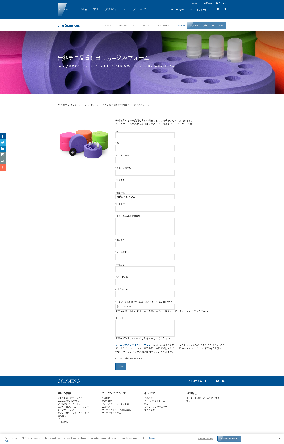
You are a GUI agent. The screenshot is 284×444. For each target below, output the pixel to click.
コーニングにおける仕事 (155, 407)
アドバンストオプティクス (70, 398)
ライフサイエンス (78, 105)
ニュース (106, 407)
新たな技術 (63, 421)
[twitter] (211, 381)
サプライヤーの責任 (111, 412)
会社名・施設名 (123, 155)
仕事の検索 (149, 410)
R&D (60, 418)
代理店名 (120, 265)
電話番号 (120, 240)
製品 (84, 9)
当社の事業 (64, 393)
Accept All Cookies (229, 438)
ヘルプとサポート (198, 9)
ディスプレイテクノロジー (70, 404)
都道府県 (120, 193)
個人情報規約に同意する (131, 358)
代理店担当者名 (122, 289)
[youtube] (217, 381)
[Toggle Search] (225, 10)
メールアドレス (123, 252)
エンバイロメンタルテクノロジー (73, 407)
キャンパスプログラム (154, 401)
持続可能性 (107, 401)
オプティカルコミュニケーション (73, 412)
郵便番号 (120, 180)
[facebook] (205, 381)
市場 (96, 9)
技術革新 (110, 9)
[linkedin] (223, 381)
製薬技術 (62, 415)
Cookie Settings (205, 438)
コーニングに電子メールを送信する (203, 398)
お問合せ (208, 3)
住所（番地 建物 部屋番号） (128, 216)
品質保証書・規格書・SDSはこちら (206, 25)
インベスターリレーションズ (115, 404)
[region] (142, 439)
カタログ (181, 25)
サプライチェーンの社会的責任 (116, 410)
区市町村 (120, 204)
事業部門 (106, 398)
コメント (119, 318)
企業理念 (148, 398)
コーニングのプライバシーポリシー (134, 345)
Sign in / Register (177, 9)
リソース (94, 105)
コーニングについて (134, 9)
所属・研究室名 (123, 168)
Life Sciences (69, 25)
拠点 (146, 404)
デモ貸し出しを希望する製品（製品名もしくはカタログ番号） (144, 302)
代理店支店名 (121, 277)
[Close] (279, 438)
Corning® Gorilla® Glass (69, 401)
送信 (121, 366)
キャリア (196, 3)
